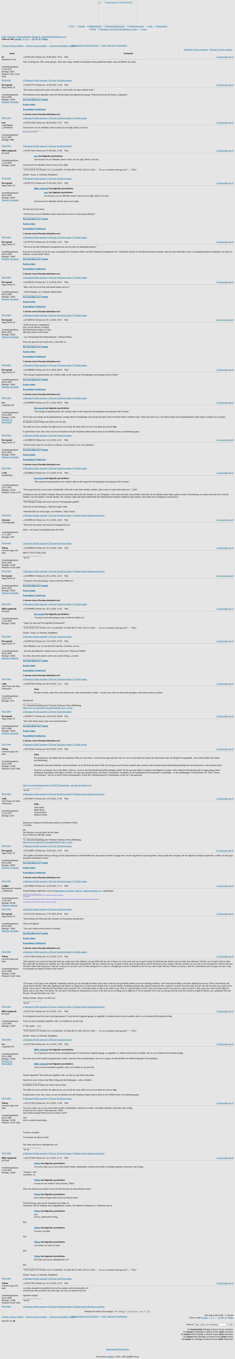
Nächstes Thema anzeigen (221, 49)
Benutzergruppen (136, 26)
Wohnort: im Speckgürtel (7, 421)
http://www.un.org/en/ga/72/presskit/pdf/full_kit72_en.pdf (47, 708)
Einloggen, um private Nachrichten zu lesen (118, 29)
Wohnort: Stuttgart (9, 905)
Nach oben (6, 80)
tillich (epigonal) (41, 188)
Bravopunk (39, 408)
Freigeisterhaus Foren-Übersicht (85, 45)
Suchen (82, 26)
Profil (93, 29)
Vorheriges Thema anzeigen (196, 49)
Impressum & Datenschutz (117, 1349)
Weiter (45, 39)
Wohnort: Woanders (10, 102)
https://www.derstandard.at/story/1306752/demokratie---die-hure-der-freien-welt (57, 785)
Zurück (18, 39)
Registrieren (162, 26)
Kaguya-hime (29, 104)
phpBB (110, 1356)
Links (150, 26)
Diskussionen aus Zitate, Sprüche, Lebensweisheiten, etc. (77, 891)
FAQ (72, 26)
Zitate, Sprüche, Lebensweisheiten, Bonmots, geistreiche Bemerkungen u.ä (34, 37)
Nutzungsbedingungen (115, 26)
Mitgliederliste (95, 26)
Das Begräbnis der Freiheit (35, 99)
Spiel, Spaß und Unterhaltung (114, 45)
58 (39, 39)
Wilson (37, 1163)
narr (36, 156)
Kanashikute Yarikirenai (34, 109)
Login (144, 29)
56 (33, 39)
